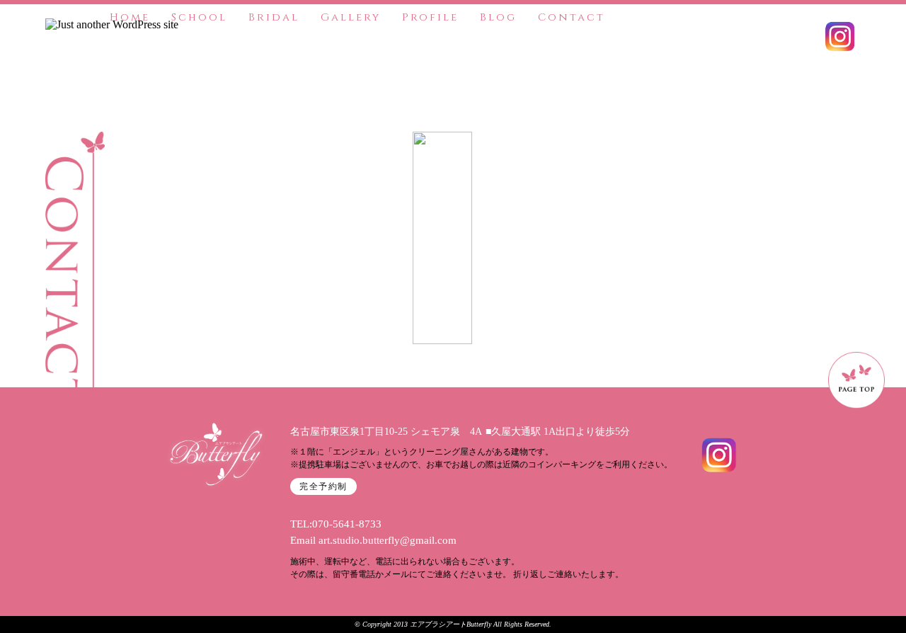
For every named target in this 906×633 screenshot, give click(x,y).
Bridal (273, 17)
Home (130, 17)
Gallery (351, 17)
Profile (430, 17)
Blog (498, 17)
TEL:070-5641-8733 (336, 524)
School (199, 17)
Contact (571, 17)
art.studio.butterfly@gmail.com (388, 540)
